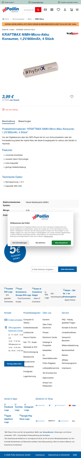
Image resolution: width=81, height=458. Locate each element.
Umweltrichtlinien (69, 332)
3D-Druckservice (50, 372)
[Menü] (78, 9)
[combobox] (28, 9)
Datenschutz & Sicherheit (59, 454)
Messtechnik (28, 356)
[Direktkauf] (51, 9)
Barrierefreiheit (68, 350)
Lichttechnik (28, 332)
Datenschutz (44, 274)
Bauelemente (29, 361)
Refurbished (28, 366)
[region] (40, 69)
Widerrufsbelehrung (70, 345)
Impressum (66, 368)
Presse (46, 332)
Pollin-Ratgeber (49, 363)
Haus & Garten (29, 337)
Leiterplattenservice (51, 368)
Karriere (46, 319)
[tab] (8, 121)
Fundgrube (27, 371)
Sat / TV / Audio (30, 342)
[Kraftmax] (72, 37)
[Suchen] (38, 9)
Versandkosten (48, 432)
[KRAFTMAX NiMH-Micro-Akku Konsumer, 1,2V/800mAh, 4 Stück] (40, 69)
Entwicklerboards (30, 327)
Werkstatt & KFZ (30, 347)
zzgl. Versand (14, 100)
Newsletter (47, 350)
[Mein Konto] (65, 9)
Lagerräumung (29, 376)
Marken (65, 355)
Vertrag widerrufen (14, 364)
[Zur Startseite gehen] (10, 9)
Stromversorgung (30, 351)
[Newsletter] (45, 9)
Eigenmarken (48, 377)
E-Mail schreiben (15, 319)
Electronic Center (50, 337)
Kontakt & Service (69, 327)
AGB (75, 454)
